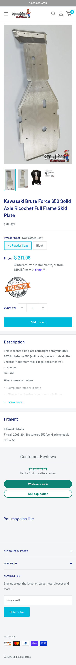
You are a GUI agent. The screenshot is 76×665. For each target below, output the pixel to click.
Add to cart (38, 322)
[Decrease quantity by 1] (22, 308)
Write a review (38, 484)
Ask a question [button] (38, 494)
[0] (68, 13)
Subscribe (17, 612)
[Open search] (53, 14)
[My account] (61, 14)
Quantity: (10, 307)
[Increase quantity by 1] (43, 308)
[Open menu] (6, 13)
